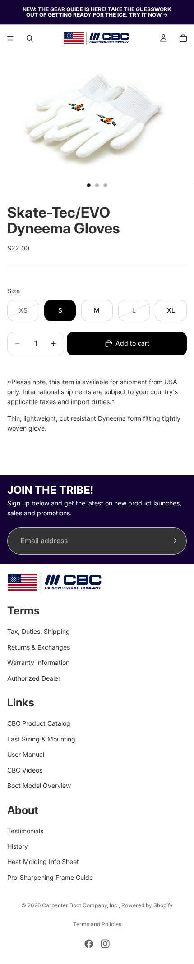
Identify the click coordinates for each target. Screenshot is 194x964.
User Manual (25, 754)
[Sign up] (173, 541)
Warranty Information (38, 662)
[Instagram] (105, 943)
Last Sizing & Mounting (41, 739)
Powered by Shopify (147, 905)
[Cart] (183, 38)
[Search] (30, 38)
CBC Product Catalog (38, 723)
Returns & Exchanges (38, 647)
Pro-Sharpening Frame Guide (50, 877)
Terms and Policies (97, 924)
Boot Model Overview (39, 785)
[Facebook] (88, 943)
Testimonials (25, 831)
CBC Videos (24, 770)
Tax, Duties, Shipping (38, 632)
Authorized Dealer (33, 678)
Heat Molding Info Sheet (43, 862)
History (17, 846)
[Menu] (10, 38)
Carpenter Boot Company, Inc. (80, 905)
